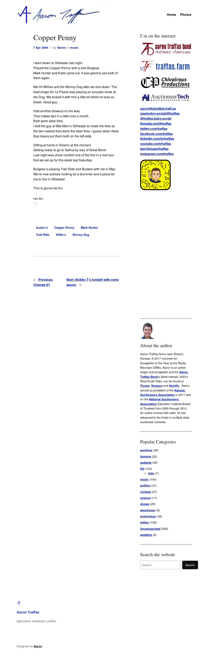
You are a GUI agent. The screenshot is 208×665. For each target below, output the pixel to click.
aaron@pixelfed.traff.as (158, 108)
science (145, 498)
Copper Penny (64, 227)
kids (151, 473)
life (142, 469)
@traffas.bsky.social (155, 118)
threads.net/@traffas (155, 123)
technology (148, 516)
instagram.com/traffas (157, 153)
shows (144, 504)
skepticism (147, 510)
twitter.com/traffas (153, 128)
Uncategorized (150, 529)
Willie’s (61, 235)
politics (145, 485)
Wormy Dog (81, 235)
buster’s (42, 227)
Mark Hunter (89, 227)
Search (190, 565)
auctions (146, 450)
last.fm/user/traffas (154, 148)
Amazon (156, 386)
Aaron (61, 47)
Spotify (174, 386)
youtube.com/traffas (155, 143)
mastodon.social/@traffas (160, 113)
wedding (146, 535)
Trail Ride (42, 235)
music (74, 47)
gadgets (146, 462)
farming (145, 456)
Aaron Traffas (28, 612)
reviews (145, 492)
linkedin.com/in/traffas (157, 138)
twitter (144, 522)
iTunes (145, 386)
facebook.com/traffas (156, 133)
